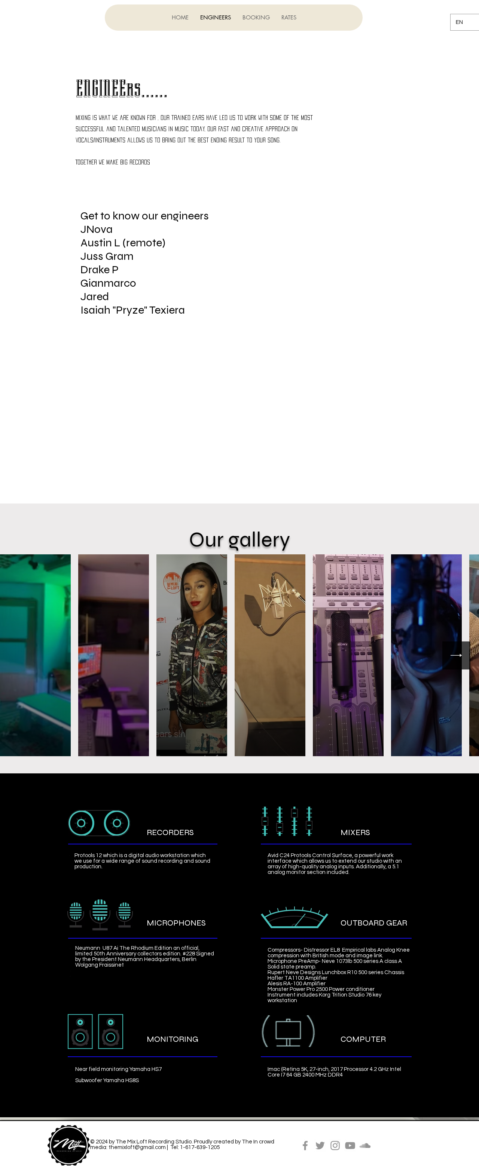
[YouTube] (350, 1145)
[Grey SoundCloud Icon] (365, 1145)
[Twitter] (320, 1145)
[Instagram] (335, 1145)
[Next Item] (456, 655)
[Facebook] (305, 1145)
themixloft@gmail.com (137, 1147)
